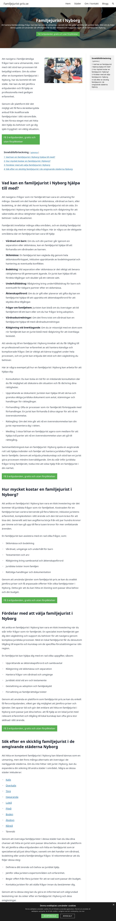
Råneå (9, 825)
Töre (8, 791)
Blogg (105, 3)
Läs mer (82, 911)
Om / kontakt (92, 3)
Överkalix (11, 785)
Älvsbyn (10, 820)
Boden (9, 814)
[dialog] (58, 911)
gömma (34, 152)
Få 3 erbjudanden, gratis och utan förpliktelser (58, 34)
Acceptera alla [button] (50, 916)
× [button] (113, 905)
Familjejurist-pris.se (16, 3)
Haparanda (12, 796)
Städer (77, 3)
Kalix (8, 779)
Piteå (8, 808)
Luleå (9, 802)
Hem (68, 3)
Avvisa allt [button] (67, 916)
